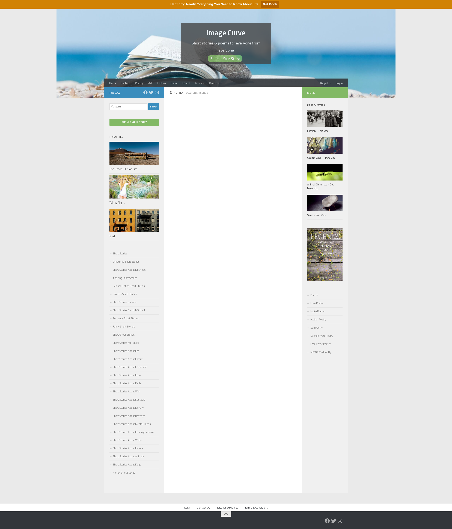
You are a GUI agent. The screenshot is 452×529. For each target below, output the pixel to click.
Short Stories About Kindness (129, 270)
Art (150, 83)
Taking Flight (116, 202)
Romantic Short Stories (126, 318)
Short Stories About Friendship (130, 367)
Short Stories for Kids (124, 302)
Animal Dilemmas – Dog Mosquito (320, 186)
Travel (186, 83)
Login (339, 83)
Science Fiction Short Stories (129, 286)
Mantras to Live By (320, 352)
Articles (199, 83)
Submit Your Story (225, 58)
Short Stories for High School (129, 310)
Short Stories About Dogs (127, 464)
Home (113, 83)
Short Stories (120, 253)
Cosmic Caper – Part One (321, 158)
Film (174, 83)
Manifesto (215, 83)
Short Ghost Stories (124, 335)
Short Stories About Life (126, 351)
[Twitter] (151, 92)
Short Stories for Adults (126, 343)
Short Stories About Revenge (129, 416)
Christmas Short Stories (126, 262)
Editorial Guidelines (227, 507)
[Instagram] (157, 92)
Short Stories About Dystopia (129, 400)
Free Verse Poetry (320, 344)
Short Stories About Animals (128, 456)
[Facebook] (145, 92)
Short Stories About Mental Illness (132, 424)
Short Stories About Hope (127, 375)
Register (325, 83)
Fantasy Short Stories (125, 294)
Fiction (125, 83)
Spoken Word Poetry (321, 336)
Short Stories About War (126, 391)
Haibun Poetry (318, 319)
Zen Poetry (316, 328)
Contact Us (203, 507)
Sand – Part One (316, 215)
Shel (112, 236)
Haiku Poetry (317, 311)
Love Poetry (316, 303)
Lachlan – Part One (318, 131)
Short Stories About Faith (127, 383)
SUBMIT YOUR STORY (134, 122)
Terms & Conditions (256, 507)
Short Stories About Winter (128, 440)
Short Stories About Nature (128, 448)
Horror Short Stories (124, 473)
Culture (161, 83)
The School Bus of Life (123, 169)
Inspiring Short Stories (125, 278)
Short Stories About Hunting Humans (133, 432)
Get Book (270, 4)
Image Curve (226, 32)
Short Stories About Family (127, 359)
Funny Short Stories (124, 326)
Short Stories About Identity (128, 408)
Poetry (139, 83)
